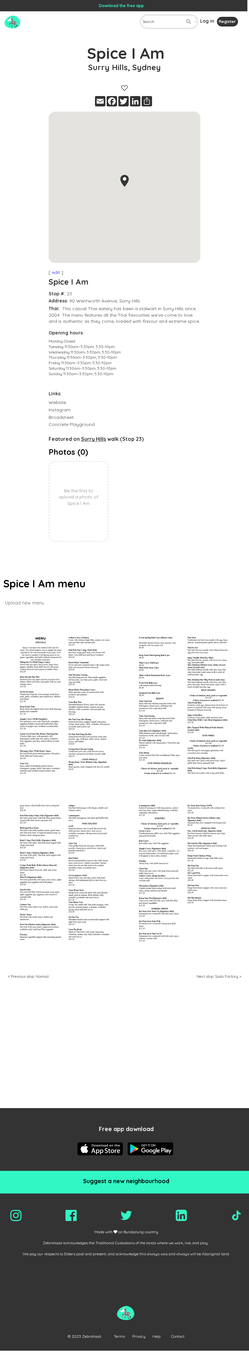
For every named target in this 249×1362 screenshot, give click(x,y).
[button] (124, 181)
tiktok (236, 1215)
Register (227, 21)
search (188, 21)
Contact (177, 1336)
